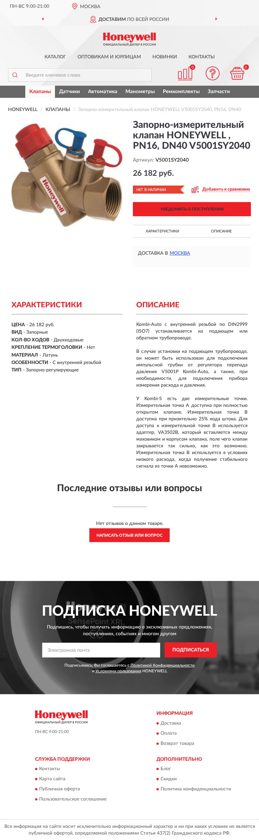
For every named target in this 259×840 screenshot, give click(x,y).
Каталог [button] (55, 57)
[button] (212, 73)
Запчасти (219, 91)
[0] (237, 73)
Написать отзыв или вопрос (129, 535)
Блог (166, 769)
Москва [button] (180, 253)
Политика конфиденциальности (196, 789)
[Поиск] (15, 75)
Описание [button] (221, 231)
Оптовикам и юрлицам (109, 57)
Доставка (171, 723)
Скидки (169, 779)
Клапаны (40, 91)
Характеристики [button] (162, 231)
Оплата (169, 733)
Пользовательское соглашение (73, 799)
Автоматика (102, 91)
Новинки (164, 57)
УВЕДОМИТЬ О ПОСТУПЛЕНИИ (192, 209)
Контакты (202, 57)
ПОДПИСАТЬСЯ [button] (190, 650)
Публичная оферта (59, 789)
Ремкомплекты (181, 91)
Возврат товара (177, 743)
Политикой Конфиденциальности (163, 665)
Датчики (69, 91)
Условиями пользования (118, 671)
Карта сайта (52, 779)
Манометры (140, 91)
